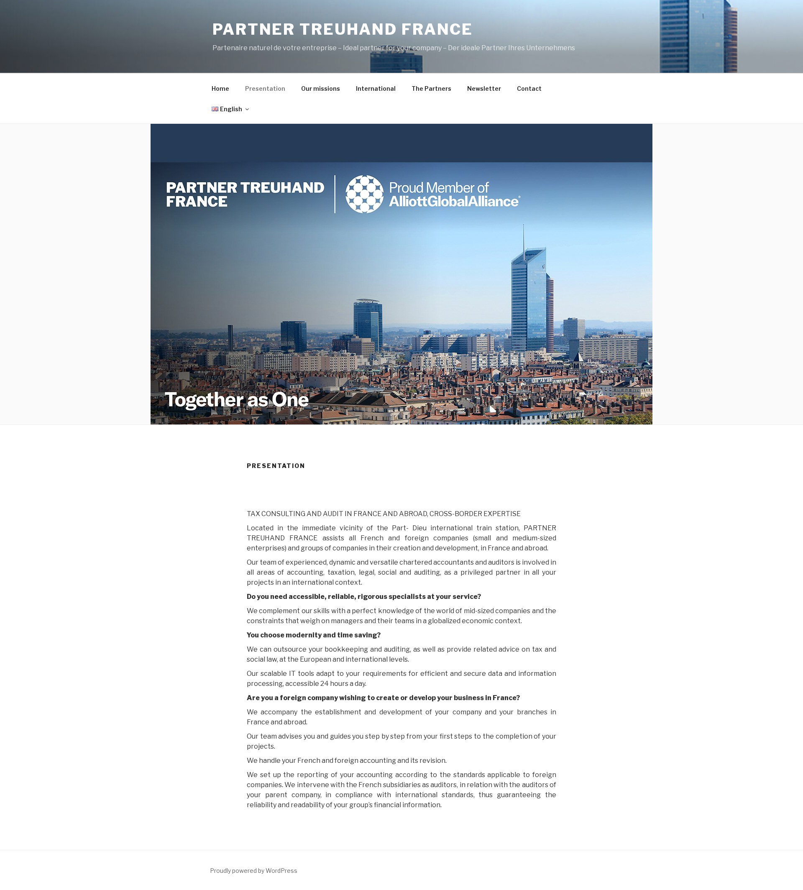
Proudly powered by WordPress (253, 870)
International (376, 88)
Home (220, 88)
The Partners (431, 88)
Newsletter (484, 88)
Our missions (320, 88)
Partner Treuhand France (342, 29)
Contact (529, 88)
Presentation (265, 88)
